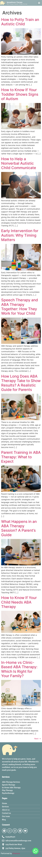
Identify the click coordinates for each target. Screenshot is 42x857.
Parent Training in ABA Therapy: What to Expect (21, 457)
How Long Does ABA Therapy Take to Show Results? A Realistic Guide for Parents (21, 383)
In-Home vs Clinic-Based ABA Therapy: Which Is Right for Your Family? (19, 669)
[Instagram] (14, 830)
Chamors (16, 853)
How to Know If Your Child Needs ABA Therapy (19, 602)
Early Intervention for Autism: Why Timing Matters (19, 235)
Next (37, 738)
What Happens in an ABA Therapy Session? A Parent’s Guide (19, 528)
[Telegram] (4, 830)
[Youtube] (25, 830)
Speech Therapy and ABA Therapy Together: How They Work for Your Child (19, 307)
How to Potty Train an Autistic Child (20, 21)
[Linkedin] (20, 830)
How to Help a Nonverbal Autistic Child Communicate (18, 163)
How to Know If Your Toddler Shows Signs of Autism (19, 94)
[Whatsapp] (9, 830)
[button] (39, 3)
